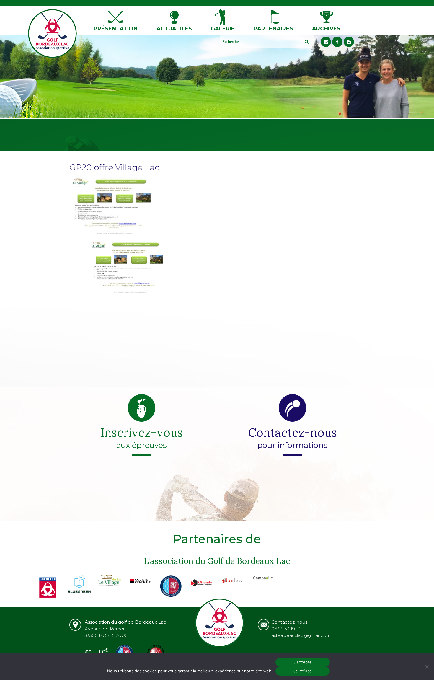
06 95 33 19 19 (286, 629)
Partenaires (273, 28)
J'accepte (302, 662)
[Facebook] (337, 42)
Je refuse (302, 670)
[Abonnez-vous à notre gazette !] (349, 42)
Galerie (223, 28)
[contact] (326, 42)
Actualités (174, 28)
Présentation (116, 28)
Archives (326, 28)
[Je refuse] (427, 667)
